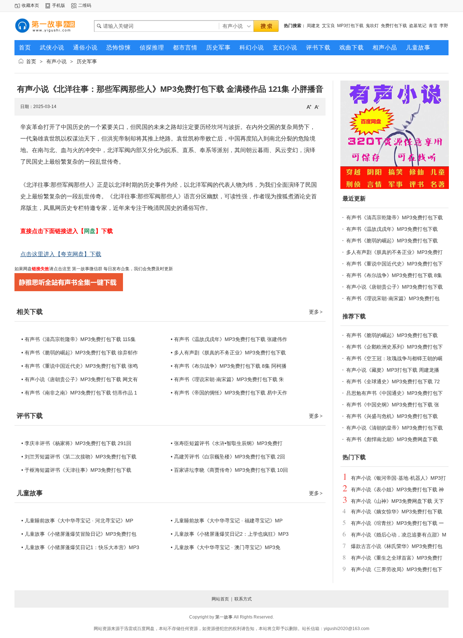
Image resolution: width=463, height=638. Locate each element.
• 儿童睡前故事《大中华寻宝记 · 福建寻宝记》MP (227, 520)
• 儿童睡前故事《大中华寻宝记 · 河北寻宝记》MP (77, 520)
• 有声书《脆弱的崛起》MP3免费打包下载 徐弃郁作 (79, 352)
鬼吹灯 (372, 25)
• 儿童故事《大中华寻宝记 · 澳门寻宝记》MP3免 (225, 547)
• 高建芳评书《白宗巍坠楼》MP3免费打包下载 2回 (228, 457)
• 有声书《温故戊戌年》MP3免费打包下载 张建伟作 (229, 339)
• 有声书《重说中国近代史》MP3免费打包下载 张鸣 (79, 366)
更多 (316, 312)
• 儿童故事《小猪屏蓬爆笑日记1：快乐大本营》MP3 (80, 547)
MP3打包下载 (350, 25)
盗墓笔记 (417, 25)
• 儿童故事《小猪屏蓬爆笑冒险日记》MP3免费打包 (78, 534)
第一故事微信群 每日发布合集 (100, 268)
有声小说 (56, 61)
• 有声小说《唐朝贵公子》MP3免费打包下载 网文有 (79, 379)
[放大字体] (309, 106)
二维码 (84, 5)
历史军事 (87, 61)
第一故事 (224, 617)
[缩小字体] (317, 106)
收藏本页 (30, 5)
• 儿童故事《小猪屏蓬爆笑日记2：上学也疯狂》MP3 (230, 534)
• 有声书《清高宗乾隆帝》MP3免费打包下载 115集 (78, 339)
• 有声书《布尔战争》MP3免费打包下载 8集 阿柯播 (228, 366)
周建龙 (313, 25)
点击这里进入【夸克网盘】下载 (60, 254)
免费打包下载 (394, 25)
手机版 (58, 5)
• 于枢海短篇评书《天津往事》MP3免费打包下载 (76, 470)
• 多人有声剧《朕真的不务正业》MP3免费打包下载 (228, 352)
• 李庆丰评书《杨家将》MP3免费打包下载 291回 (76, 443)
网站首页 (220, 599)
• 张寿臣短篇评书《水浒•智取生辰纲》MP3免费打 (227, 443)
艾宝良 (328, 25)
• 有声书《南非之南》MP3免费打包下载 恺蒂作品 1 (79, 393)
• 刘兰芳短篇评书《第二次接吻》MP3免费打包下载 (78, 457)
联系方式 (243, 599)
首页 (31, 61)
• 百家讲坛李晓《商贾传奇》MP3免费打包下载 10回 (229, 470)
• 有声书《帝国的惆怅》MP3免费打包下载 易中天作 (229, 393)
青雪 (433, 25)
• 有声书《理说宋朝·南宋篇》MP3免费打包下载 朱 (227, 379)
